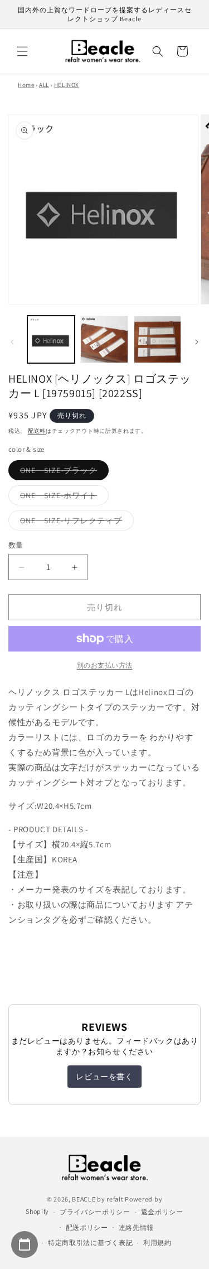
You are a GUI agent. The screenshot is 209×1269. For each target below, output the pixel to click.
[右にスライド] (196, 342)
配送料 (37, 431)
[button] (22, 51)
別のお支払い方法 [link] (105, 665)
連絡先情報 (136, 1227)
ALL (44, 85)
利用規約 (157, 1242)
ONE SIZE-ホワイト (62, 497)
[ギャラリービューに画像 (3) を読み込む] (157, 339)
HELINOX (66, 85)
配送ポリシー (87, 1227)
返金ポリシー (162, 1212)
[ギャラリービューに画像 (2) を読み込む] (104, 339)
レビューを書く (104, 1077)
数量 (15, 545)
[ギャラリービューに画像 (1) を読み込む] (51, 339)
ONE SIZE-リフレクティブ (75, 522)
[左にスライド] (12, 342)
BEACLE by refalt (97, 1199)
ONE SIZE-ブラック (62, 472)
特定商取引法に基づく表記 (90, 1242)
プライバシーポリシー (95, 1212)
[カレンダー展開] (24, 1244)
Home (26, 85)
